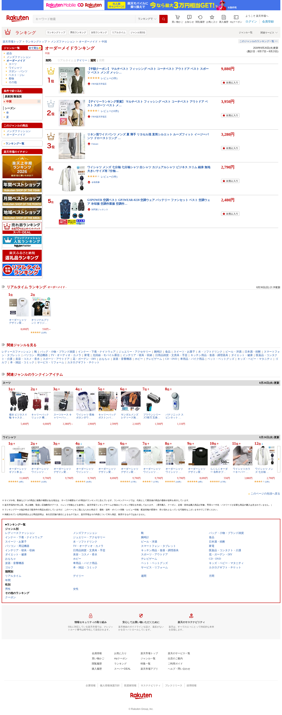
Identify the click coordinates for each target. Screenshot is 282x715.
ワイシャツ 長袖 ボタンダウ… (85, 416)
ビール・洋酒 (233, 351)
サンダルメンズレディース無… (129, 416)
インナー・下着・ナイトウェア (97, 351)
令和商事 (95, 182)
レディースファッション (16, 351)
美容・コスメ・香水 (27, 358)
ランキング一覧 (15, 143)
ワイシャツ (15, 67)
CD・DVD (171, 358)
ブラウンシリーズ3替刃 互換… (152, 416)
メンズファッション (63, 41)
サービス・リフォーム (50, 362)
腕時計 (158, 351)
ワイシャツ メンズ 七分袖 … (264, 470)
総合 (9, 53)
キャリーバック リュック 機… (40, 416)
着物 (11, 78)
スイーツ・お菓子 (184, 351)
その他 (13, 82)
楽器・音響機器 (122, 358)
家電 (87, 355)
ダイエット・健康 (242, 355)
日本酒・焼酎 (253, 351)
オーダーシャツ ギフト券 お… (17, 470)
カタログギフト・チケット (83, 362)
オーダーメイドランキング (70, 48)
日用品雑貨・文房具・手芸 (171, 355)
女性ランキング (99, 32)
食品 (168, 351)
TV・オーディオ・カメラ (66, 355)
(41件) (88, 482)
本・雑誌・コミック (22, 362)
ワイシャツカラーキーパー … (241, 470)
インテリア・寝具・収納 (137, 355)
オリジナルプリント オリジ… (40, 321)
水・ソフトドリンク (210, 351)
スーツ (13, 64)
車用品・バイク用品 (192, 358)
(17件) (133, 482)
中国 (104, 41)
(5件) (267, 482)
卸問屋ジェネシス (99, 209)
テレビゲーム (154, 358)
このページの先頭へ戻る (265, 493)
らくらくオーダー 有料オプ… (219, 470)
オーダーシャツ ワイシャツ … (40, 470)
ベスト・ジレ (17, 75)
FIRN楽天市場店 (99, 84)
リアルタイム (119, 32)
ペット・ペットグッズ (220, 358)
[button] (189, 19)
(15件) (44, 482)
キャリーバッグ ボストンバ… (107, 416)
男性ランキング (78, 32)
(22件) (44, 333)
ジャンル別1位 (137, 32)
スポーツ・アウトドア (56, 358)
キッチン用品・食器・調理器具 (209, 355)
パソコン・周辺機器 (36, 355)
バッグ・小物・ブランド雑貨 (57, 351)
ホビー (139, 358)
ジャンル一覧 (245, 32)
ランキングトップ (56, 32)
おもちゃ (104, 358)
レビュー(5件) (109, 176)
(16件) (178, 482)
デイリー (82, 60)
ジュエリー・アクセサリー (135, 351)
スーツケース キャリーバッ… (63, 416)
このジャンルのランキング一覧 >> (258, 41)
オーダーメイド (88, 41)
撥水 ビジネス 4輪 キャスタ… (17, 416)
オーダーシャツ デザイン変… (17, 321)
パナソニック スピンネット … (175, 416)
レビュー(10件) (110, 111)
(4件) (21, 482)
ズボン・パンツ (18, 71)
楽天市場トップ (12, 41)
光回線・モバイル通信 (106, 355)
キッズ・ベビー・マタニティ (254, 358)
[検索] (163, 19)
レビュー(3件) (109, 78)
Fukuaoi (94, 144)
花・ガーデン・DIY (84, 358)
